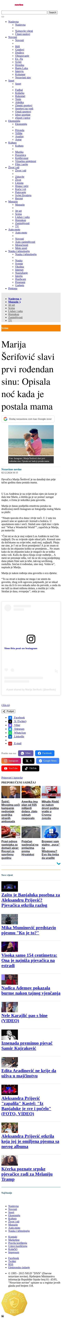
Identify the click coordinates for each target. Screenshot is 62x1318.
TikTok (33, 768)
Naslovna (13, 21)
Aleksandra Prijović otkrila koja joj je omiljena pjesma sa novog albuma (30, 1141)
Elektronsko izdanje (19, 1267)
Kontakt (12, 1236)
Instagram (13, 760)
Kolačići (12, 1249)
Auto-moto (14, 229)
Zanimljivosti (15, 317)
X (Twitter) (19, 721)
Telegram (18, 728)
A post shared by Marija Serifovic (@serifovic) (31, 689)
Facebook (19, 717)
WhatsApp (19, 732)
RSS (10, 1264)
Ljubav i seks (15, 311)
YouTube (13, 768)
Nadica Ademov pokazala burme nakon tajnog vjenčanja (30, 990)
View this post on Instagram (20, 648)
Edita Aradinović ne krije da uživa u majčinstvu (28, 1073)
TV (10, 320)
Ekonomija (14, 120)
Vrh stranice (11, 1200)
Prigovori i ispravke (12, 777)
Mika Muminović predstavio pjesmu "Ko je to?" (28, 930)
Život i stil (13, 167)
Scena (11, 308)
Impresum (13, 1252)
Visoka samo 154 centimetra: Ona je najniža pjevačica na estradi (29, 960)
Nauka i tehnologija (19, 251)
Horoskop (13, 314)
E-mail (17, 743)
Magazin (13, 201)
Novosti (12, 37)
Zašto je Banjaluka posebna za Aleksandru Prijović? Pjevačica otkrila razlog (30, 900)
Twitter (12, 1261)
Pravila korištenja (17, 1242)
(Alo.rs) (5, 705)
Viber (16, 725)
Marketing (13, 1239)
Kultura (12, 142)
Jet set (11, 304)
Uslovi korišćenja (17, 1246)
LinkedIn (18, 736)
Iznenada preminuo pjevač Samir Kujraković (27, 1046)
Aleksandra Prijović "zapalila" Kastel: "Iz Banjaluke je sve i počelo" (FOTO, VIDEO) (26, 1106)
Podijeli (10, 711)
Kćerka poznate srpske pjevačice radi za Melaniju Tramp (27, 1174)
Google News (49, 760)
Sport (11, 80)
